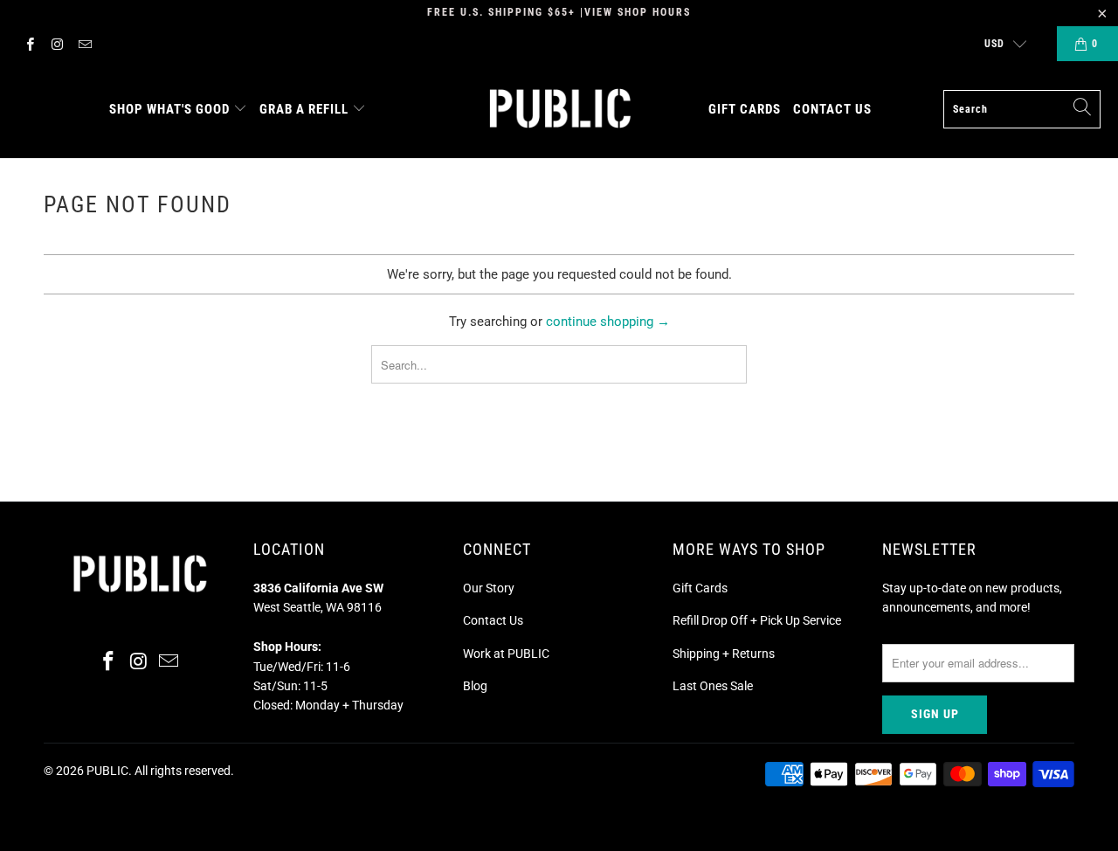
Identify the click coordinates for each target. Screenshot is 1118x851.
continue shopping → (608, 321)
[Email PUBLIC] (84, 44)
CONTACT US (832, 109)
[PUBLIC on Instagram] (56, 44)
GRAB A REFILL (304, 109)
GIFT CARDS (744, 109)
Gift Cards (700, 588)
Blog (475, 686)
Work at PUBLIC (506, 654)
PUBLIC (107, 771)
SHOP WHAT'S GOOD (169, 109)
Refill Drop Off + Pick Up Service (757, 620)
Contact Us (493, 620)
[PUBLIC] (560, 109)
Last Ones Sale (713, 686)
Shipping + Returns (724, 654)
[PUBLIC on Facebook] (29, 44)
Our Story (488, 588)
